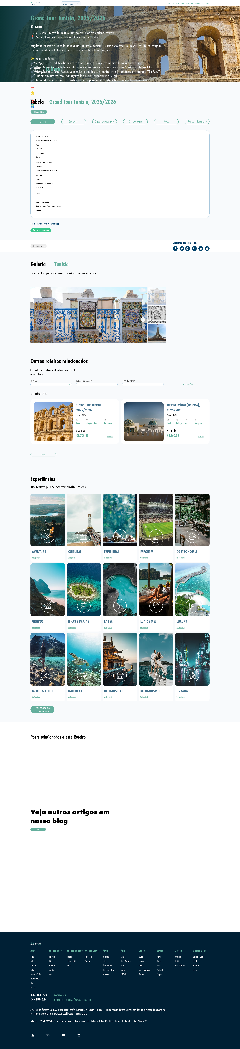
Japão (123, 970)
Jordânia (196, 965)
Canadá (69, 956)
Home (32, 956)
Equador (51, 970)
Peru (50, 974)
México (69, 965)
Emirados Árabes (198, 956)
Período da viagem (84, 380)
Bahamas (142, 974)
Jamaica (141, 965)
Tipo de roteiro (128, 380)
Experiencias (34, 978)
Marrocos (106, 974)
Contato (33, 987)
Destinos (33, 965)
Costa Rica (88, 956)
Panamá (87, 961)
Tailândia (124, 974)
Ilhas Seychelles (108, 970)
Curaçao (141, 961)
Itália (158, 965)
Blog (31, 983)
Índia (122, 965)
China (122, 956)
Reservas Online (35, 974)
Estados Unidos (72, 961)
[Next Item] (186, 314)
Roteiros (33, 970)
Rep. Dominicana (144, 970)
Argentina (52, 956)
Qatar (195, 970)
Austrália (178, 956)
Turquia (159, 974)
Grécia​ (159, 961)
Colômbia (52, 965)
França (159, 956)
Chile (50, 961)
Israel (195, 961)
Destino (33, 380)
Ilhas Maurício (107, 965)
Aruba (141, 956)
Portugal (160, 970)
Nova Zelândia (180, 965)
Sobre (32, 961)
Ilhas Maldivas (125, 961)
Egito (104, 961)
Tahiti (177, 961)
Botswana (106, 956)
